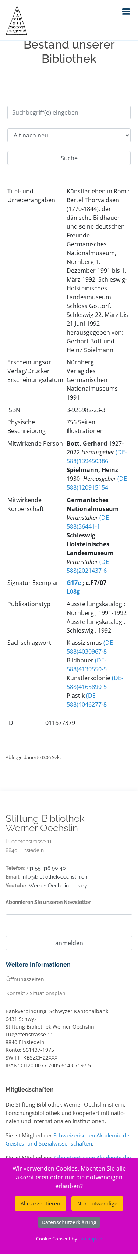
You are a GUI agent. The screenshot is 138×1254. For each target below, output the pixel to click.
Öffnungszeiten (25, 979)
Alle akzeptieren (40, 1203)
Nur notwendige (97, 1203)
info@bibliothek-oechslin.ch (54, 877)
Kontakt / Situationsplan (36, 993)
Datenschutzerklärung (69, 1222)
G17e (74, 583)
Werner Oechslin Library (58, 886)
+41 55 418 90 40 (46, 868)
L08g (73, 591)
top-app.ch (90, 1238)
